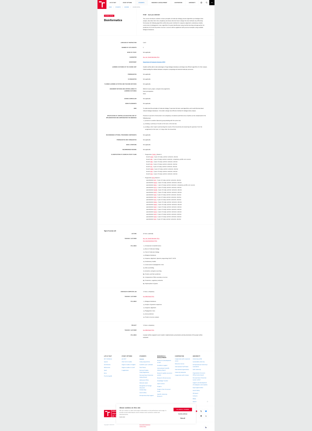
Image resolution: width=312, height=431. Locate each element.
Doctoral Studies (144, 370)
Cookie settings (182, 413)
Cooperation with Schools (182, 375)
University (192, 2)
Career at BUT (197, 380)
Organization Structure (199, 373)
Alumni (194, 401)
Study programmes (145, 362)
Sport (105, 370)
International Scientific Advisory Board (163, 369)
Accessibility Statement (145, 424)
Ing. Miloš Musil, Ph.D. (148, 296)
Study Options (127, 2)
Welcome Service (179, 364)
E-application (125, 370)
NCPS (155, 187)
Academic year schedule (146, 364)
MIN (151, 164)
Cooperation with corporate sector (182, 360)
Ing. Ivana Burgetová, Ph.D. (150, 241)
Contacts (195, 396)
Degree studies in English (128, 364)
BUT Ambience (108, 359)
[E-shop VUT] (206, 416)
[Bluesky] (206, 411)
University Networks (180, 372)
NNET (155, 207)
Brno (105, 373)
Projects (159, 386)
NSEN (155, 212)
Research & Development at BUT (164, 361)
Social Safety (143, 392)
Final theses (143, 367)
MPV (151, 171)
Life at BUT (113, 2)
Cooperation (178, 2)
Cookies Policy (143, 426)
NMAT (155, 204)
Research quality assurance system (164, 374)
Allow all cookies (182, 409)
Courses (126, 7)
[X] (201, 411)
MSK (151, 174)
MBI (151, 159)
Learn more (122, 417)
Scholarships (143, 390)
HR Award (195, 393)
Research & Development (159, 2)
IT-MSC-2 (154, 154)
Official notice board (198, 375)
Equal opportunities (198, 387)
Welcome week (144, 383)
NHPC (155, 192)
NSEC (155, 209)
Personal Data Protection (146, 375)
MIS (151, 166)
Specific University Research (162, 395)
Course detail (136, 7)
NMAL (155, 202)
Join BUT (124, 359)
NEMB (155, 190)
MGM (151, 157)
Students (141, 2)
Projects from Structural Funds (163, 390)
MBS (151, 161)
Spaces (106, 362)
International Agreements (182, 369)
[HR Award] (206, 427)
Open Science (161, 383)
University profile (197, 359)
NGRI (155, 195)
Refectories (107, 367)
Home (110, 7)
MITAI (153, 177)
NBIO (155, 185)
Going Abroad (143, 377)
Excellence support (162, 365)
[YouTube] (196, 411)
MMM (151, 169)
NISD (155, 199)
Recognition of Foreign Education (146, 387)
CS (212, 2)
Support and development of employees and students (200, 384)
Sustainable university (199, 362)
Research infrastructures (164, 378)
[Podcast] (201, 416)
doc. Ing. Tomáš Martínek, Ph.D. (151, 57)
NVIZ (155, 219)
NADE (155, 182)
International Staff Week (181, 366)
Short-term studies (127, 362)
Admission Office (144, 380)
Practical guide (108, 376)
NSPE (155, 214)
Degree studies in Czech (128, 367)
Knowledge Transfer (162, 381)
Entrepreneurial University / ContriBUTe (200, 365)
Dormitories (107, 364)
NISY (155, 180)
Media (194, 398)
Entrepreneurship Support (147, 395)
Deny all (182, 418)
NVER (155, 216)
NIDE (155, 197)
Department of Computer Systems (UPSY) (154, 62)
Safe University (197, 369)
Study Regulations (144, 372)
